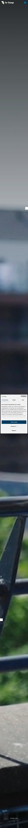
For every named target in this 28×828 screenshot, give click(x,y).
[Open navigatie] (25, 2)
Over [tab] (23, 399)
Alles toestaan (14, 422)
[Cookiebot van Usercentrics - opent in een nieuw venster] (21, 396)
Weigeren (14, 430)
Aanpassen (13, 426)
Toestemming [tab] (5, 399)
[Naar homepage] (7, 2)
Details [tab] (14, 399)
